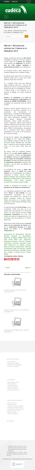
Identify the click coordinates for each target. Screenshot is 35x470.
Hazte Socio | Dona (12, 403)
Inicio (5, 30)
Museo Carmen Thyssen (23, 175)
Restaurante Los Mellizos (17, 245)
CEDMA (20, 238)
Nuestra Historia (11, 383)
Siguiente (28, 267)
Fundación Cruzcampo (19, 243)
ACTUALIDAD (10, 421)
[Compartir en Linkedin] (15, 259)
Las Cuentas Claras (12, 385)
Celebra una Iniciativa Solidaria (15, 407)
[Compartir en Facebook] (5, 259)
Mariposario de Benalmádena (12, 178)
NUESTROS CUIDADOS (13, 359)
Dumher (28, 245)
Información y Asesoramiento (15, 364)
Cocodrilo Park (8, 182)
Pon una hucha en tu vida (14, 410)
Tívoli (15, 180)
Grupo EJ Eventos (9, 247)
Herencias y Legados (13, 413)
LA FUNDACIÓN (11, 379)
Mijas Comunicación (19, 248)
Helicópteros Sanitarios (10, 241)
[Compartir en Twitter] (8, 259)
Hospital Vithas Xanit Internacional (17, 249)
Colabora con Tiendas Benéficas (16, 406)
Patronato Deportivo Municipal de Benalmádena (17, 235)
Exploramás (9, 162)
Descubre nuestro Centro (14, 390)
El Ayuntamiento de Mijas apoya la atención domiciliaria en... (16, 330)
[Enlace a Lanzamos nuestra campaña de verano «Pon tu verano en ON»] (17, 281)
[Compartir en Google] (12, 259)
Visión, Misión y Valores (13, 382)
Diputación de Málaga (10, 238)
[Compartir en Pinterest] (18, 259)
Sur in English (8, 252)
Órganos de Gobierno (13, 387)
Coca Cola (21, 241)
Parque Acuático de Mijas (21, 182)
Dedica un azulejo (12, 412)
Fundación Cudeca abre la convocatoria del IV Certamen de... (16, 310)
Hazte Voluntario (12, 404)
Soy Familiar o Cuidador (13, 363)
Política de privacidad (16, 449)
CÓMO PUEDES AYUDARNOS (14, 400)
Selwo (29, 176)
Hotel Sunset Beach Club (13, 239)
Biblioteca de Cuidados (13, 366)
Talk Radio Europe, (25, 250)
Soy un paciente (11, 361)
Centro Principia (25, 180)
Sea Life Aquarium (21, 176)
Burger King (27, 238)
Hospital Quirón (19, 247)
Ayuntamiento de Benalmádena (14, 234)
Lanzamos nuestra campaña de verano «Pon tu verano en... (15, 290)
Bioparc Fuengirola (9, 176)
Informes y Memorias (13, 388)
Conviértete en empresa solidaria (16, 409)
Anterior (7, 267)
